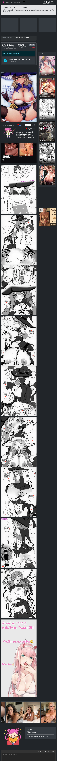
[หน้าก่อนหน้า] (10, 189)
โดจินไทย (10, 38)
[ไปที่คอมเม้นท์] (28, 658)
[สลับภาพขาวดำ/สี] (44, 2)
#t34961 (32, 45)
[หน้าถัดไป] (28, 97)
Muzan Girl (16, 53)
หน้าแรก (4, 38)
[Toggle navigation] (52, 2)
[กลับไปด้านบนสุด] (10, 97)
